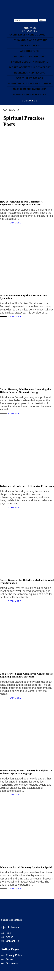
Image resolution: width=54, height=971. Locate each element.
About (9, 937)
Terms (9, 959)
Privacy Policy (14, 955)
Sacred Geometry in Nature (29, 62)
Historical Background (30, 56)
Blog (8, 933)
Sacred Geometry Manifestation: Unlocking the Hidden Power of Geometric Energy (25, 391)
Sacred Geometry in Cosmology (30, 67)
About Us (30, 28)
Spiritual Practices (29, 78)
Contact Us (29, 101)
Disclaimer (12, 963)
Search (42, 20)
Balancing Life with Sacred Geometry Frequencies (27, 486)
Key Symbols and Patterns (29, 40)
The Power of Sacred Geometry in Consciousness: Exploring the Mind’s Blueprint (26, 675)
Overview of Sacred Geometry (29, 35)
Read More (14, 223)
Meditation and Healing (29, 73)
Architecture (29, 51)
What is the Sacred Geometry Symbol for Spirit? (26, 867)
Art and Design (30, 46)
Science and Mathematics (30, 94)
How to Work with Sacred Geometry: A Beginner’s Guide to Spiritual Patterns (21, 203)
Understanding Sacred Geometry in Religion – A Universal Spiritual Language (26, 772)
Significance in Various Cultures (29, 84)
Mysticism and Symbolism (29, 89)
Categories (29, 31)
